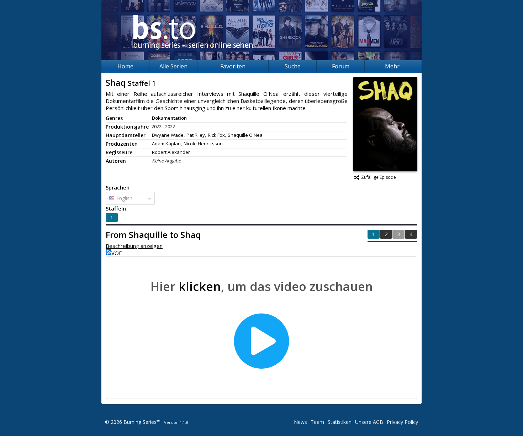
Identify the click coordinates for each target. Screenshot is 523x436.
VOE (116, 252)
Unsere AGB (369, 422)
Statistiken (340, 422)
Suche (293, 66)
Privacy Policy (402, 422)
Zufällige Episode (378, 177)
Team (317, 422)
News (300, 422)
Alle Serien (173, 66)
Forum (340, 66)
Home (125, 66)
